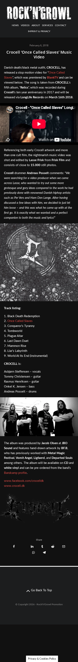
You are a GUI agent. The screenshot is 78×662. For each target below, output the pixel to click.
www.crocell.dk (14, 485)
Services (47, 25)
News (15, 25)
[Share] (14, 546)
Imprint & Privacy (39, 31)
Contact (60, 25)
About (36, 25)
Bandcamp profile (15, 472)
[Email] (63, 546)
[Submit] (52, 546)
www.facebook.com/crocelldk (24, 480)
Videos (25, 25)
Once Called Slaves (20, 321)
